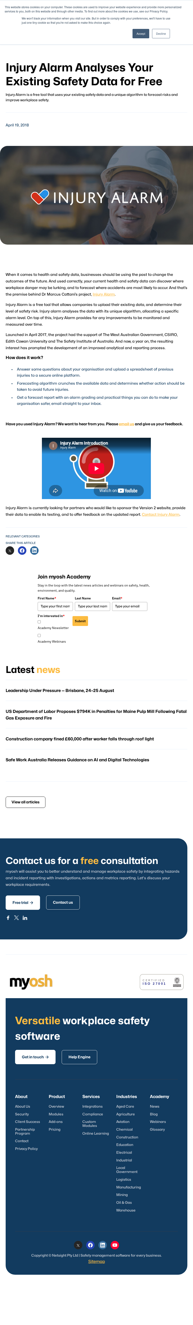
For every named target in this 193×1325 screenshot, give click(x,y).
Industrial (124, 1160)
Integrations (92, 1106)
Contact (21, 1141)
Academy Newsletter (53, 628)
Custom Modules (89, 1124)
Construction (127, 1137)
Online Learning (95, 1133)
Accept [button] (141, 33)
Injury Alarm (104, 294)
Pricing (54, 1129)
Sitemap (96, 1262)
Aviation (122, 1122)
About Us (22, 1106)
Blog (154, 1114)
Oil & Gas (124, 1202)
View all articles (26, 802)
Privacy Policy (26, 1149)
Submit (80, 621)
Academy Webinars (52, 641)
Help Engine (79, 1057)
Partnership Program (25, 1131)
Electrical (124, 1152)
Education (124, 1145)
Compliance (92, 1114)
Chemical (124, 1129)
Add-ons (56, 1122)
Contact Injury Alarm (161, 514)
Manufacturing (128, 1187)
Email (117, 598)
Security (22, 1114)
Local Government (126, 1170)
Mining (122, 1195)
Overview (56, 1106)
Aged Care (125, 1106)
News (154, 1106)
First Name (47, 598)
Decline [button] (161, 33)
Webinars (158, 1122)
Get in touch (35, 1057)
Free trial (22, 903)
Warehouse (126, 1210)
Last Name (83, 598)
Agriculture (125, 1114)
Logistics (123, 1179)
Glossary (157, 1129)
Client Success (27, 1122)
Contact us (63, 902)
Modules (56, 1114)
